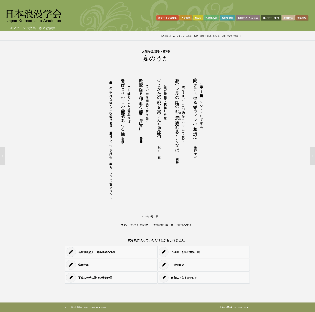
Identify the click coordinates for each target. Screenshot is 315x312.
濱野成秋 (158, 225)
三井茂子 (133, 225)
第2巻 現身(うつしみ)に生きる (207, 36)
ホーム (172, 36)
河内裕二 (145, 225)
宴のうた (156, 58)
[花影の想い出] (2, 156)
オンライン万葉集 (184, 36)
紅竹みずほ (184, 225)
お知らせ (147, 51)
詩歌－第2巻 (227, 36)
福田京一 (170, 225)
